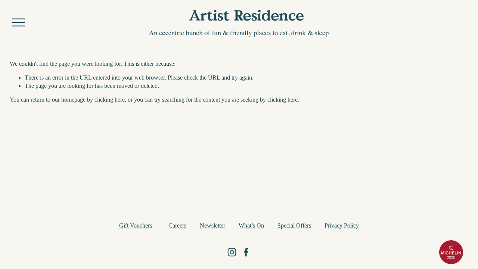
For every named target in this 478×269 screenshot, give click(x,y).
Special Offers (294, 225)
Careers (177, 225)
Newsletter (212, 225)
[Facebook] (246, 252)
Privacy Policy (342, 225)
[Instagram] (231, 252)
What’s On (251, 225)
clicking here (109, 99)
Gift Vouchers (135, 225)
